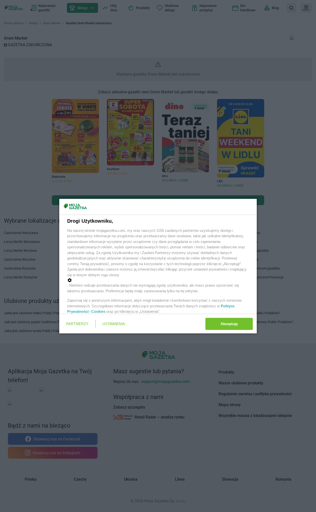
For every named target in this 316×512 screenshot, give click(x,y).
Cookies (98, 311)
